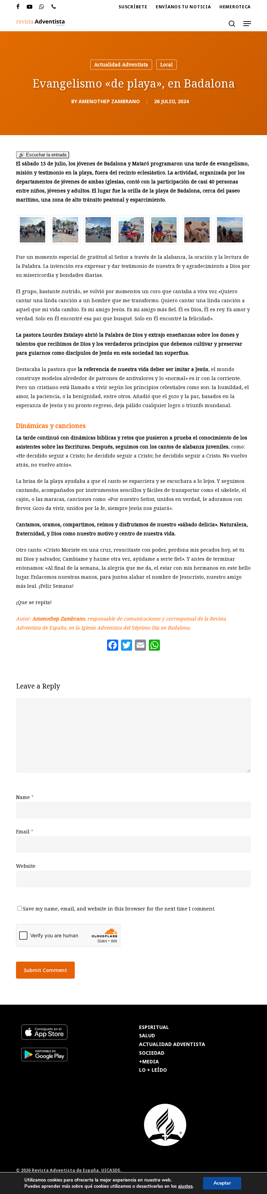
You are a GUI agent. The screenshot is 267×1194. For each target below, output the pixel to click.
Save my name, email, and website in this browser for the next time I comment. (119, 908)
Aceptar (222, 1183)
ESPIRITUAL (154, 1027)
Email (24, 831)
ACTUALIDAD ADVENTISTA (172, 1044)
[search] (231, 23)
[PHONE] (53, 7)
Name (25, 797)
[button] (247, 23)
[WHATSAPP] (41, 7)
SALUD (147, 1036)
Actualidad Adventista (121, 64)
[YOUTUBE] (30, 7)
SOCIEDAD (151, 1053)
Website (25, 866)
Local (166, 64)
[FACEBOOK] (18, 7)
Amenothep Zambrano (109, 101)
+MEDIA (149, 1062)
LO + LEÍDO (153, 1070)
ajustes (185, 1186)
